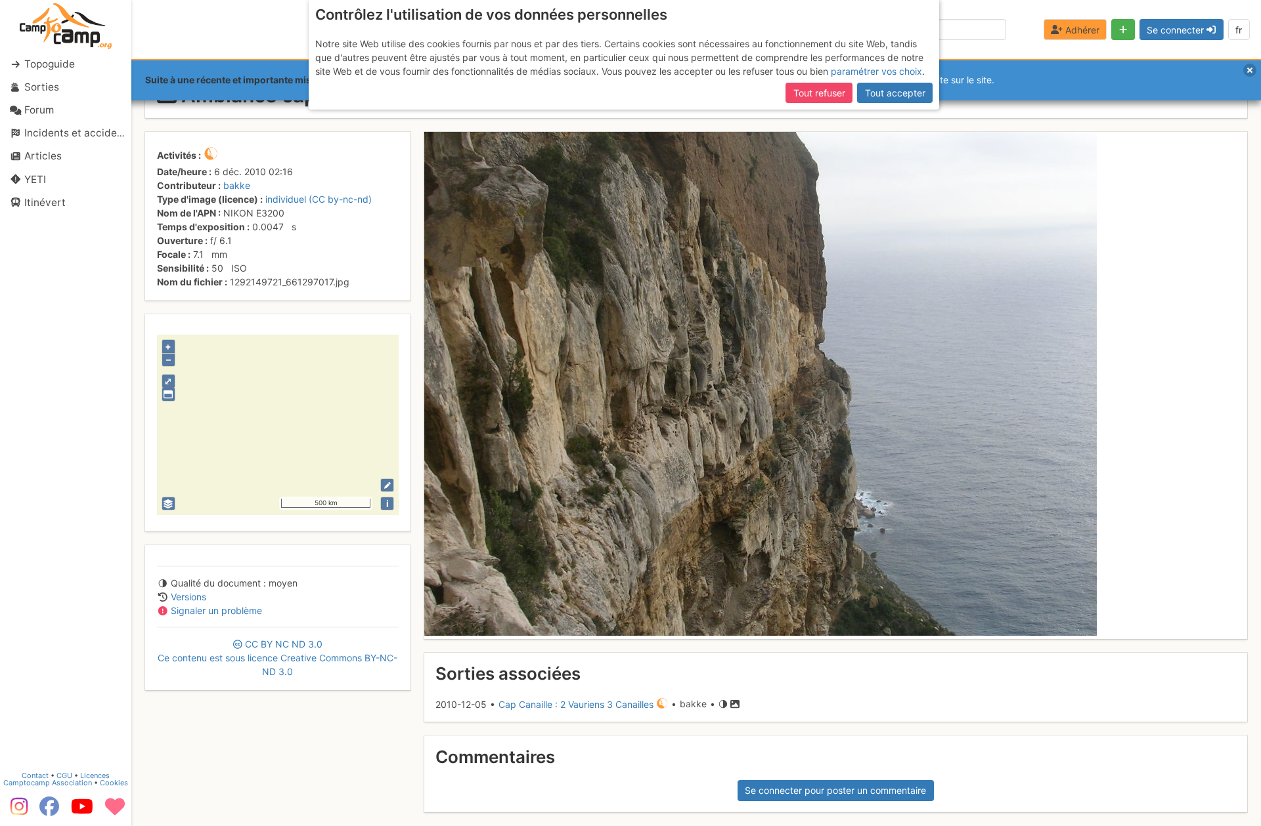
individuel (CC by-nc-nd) (318, 199)
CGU (64, 775)
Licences (95, 775)
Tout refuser (819, 92)
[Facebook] (49, 811)
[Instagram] (16, 811)
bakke (236, 185)
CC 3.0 (277, 657)
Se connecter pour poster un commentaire (835, 790)
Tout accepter (895, 92)
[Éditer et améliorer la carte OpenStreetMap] (387, 485)
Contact (35, 775)
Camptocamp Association (47, 782)
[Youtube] (82, 811)
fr (1238, 29)
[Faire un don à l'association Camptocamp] (115, 811)
